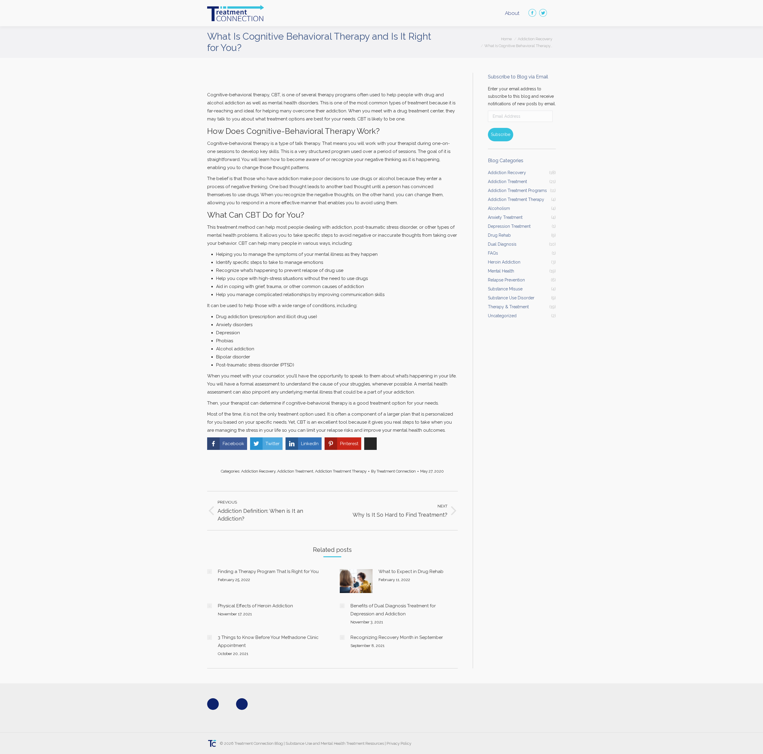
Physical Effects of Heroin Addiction (255, 606)
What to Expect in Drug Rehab (411, 571)
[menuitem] (512, 13)
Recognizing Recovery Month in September (397, 637)
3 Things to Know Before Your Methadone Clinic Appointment (268, 641)
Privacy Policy (399, 743)
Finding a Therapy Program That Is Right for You (268, 571)
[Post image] (209, 571)
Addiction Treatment (295, 471)
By (393, 471)
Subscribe (500, 134)
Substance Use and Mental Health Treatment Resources (335, 743)
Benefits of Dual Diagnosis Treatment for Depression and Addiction (393, 610)
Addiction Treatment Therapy (341, 471)
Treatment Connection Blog (259, 743)
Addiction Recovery (258, 471)
